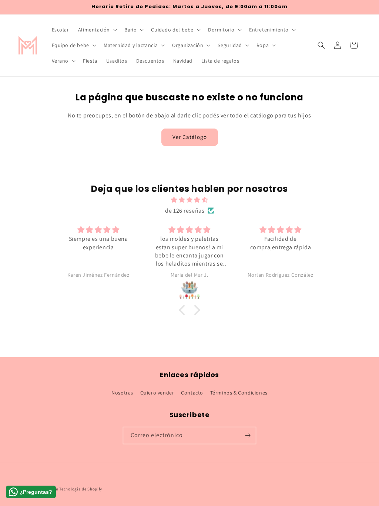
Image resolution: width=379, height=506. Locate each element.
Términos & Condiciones (239, 392)
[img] (189, 200)
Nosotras (122, 392)
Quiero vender (157, 392)
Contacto (192, 392)
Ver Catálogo (189, 136)
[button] (97, 29)
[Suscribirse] (247, 435)
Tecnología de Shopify (80, 489)
